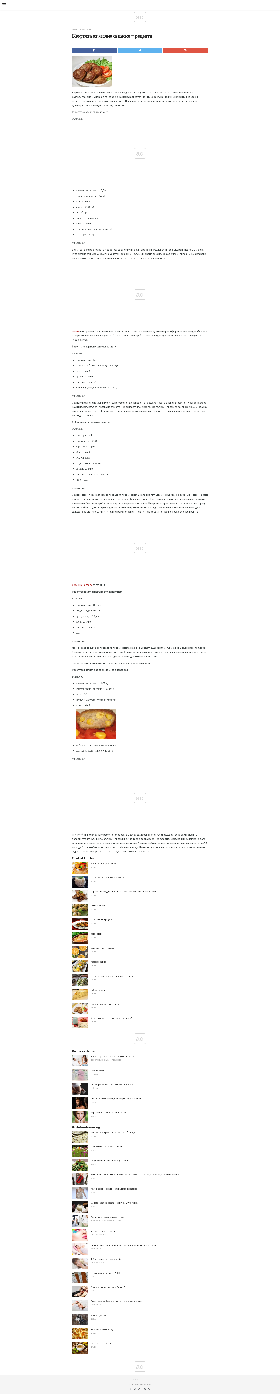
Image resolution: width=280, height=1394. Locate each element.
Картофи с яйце (98, 961)
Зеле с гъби (96, 933)
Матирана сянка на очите (103, 1231)
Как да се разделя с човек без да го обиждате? (113, 1056)
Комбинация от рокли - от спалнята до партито (114, 1188)
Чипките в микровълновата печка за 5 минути (113, 1132)
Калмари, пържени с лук (103, 1329)
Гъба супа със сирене (101, 1343)
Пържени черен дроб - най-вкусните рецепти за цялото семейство (123, 891)
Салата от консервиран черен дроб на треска (112, 976)
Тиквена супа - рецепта (102, 947)
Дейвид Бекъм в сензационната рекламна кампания (116, 1098)
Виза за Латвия (98, 1070)
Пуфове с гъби (98, 905)
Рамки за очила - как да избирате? (108, 1287)
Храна (74, 29)
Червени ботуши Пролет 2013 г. (106, 1273)
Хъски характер (98, 1315)
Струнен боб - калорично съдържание (109, 1160)
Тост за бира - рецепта (102, 919)
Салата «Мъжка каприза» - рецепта (108, 877)
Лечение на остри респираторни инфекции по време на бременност (124, 1245)
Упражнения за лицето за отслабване (109, 1112)
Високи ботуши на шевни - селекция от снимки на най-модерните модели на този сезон (135, 1174)
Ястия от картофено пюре (103, 863)
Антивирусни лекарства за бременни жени (112, 1084)
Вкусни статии (85, 29)
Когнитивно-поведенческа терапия (108, 1216)
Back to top (140, 1379)
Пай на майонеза (99, 990)
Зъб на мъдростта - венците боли (107, 1259)
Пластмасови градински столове (106, 1146)
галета (76, 331)
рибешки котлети (82, 584)
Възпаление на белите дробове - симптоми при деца (116, 1301)
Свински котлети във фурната (105, 1004)
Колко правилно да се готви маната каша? (111, 1018)
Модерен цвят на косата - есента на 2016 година (114, 1202)
